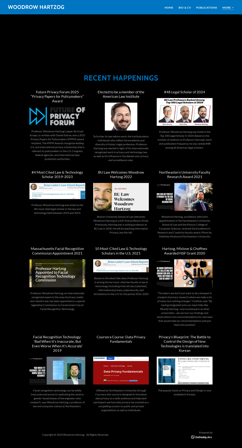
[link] (36, 7)
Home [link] (169, 7)
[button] (228, 8)
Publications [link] (206, 7)
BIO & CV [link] (185, 7)
